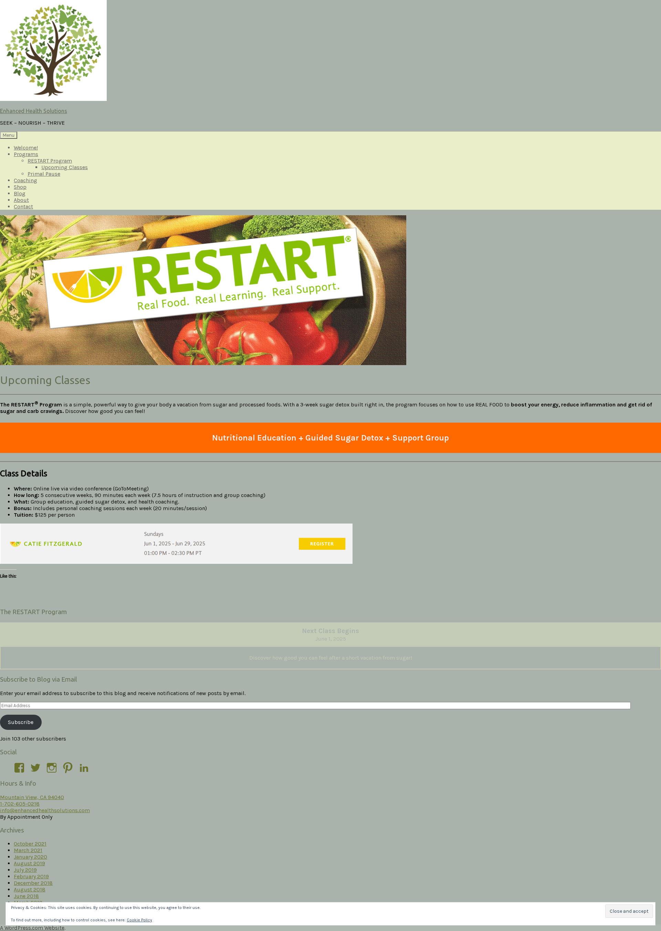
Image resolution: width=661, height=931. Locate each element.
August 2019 (29, 863)
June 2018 (26, 896)
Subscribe (20, 722)
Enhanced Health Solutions (33, 111)
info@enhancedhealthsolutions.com (45, 810)
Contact (23, 206)
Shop (20, 187)
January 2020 (30, 857)
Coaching (25, 180)
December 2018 (33, 883)
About (21, 200)
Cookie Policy (139, 920)
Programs (26, 154)
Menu (8, 135)
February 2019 (31, 876)
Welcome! (26, 147)
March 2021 (28, 850)
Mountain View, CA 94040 (32, 797)
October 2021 (30, 843)
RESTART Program (50, 160)
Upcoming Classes (64, 167)
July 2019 (25, 870)
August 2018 (29, 889)
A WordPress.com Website (32, 927)
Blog (19, 193)
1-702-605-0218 (20, 803)
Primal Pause (44, 173)
